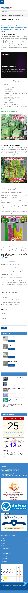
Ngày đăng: (4, 21)
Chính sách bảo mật (5, 548)
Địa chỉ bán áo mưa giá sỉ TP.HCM (16, 383)
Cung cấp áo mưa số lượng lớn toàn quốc (16, 389)
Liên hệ (11, 340)
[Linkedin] (12, 292)
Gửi (4, 328)
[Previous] (4, 426)
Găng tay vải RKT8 (12, 361)
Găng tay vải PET (12, 353)
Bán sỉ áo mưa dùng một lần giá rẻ (11, 302)
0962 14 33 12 (16, 1)
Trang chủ (4, 15)
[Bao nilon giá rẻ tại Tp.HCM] (6, 292)
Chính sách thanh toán (5, 553)
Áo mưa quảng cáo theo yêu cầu (11, 304)
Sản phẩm (3, 543)
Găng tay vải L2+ (12, 336)
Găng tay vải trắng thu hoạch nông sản (12, 299)
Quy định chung (4, 545)
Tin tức (10, 15)
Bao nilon (4, 106)
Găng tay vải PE (12, 345)
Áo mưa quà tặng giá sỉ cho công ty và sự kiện (16, 405)
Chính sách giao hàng (5, 556)
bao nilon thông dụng (13, 81)
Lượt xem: (15, 21)
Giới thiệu (3, 540)
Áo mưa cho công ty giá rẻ (14, 393)
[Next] (22, 426)
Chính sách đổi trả (5, 558)
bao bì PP (20, 36)
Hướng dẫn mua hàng (5, 550)
